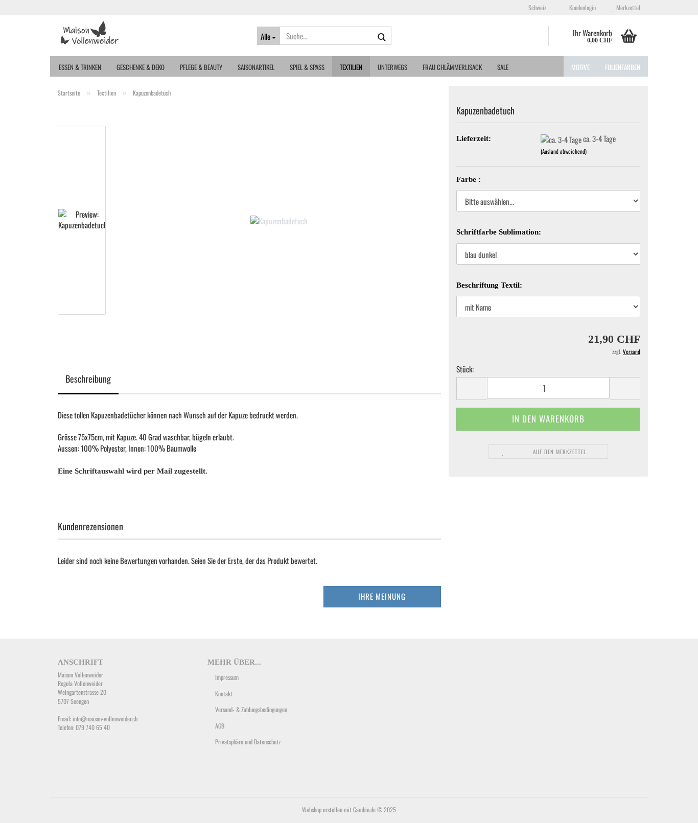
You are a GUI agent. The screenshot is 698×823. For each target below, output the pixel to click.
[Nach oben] (670, 807)
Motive (580, 67)
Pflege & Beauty (201, 67)
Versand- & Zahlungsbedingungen (251, 709)
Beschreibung (88, 378)
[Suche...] (381, 36)
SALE (502, 67)
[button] (534, 7)
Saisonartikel (256, 67)
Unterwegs (392, 67)
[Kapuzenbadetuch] (279, 219)
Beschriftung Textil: (489, 285)
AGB (219, 725)
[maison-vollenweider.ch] (150, 33)
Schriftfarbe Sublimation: (498, 232)
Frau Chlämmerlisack (452, 67)
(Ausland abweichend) (564, 151)
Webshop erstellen (322, 809)
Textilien (351, 67)
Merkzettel (626, 7)
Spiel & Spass (307, 67)
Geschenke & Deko (141, 67)
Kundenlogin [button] (581, 7)
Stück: (465, 369)
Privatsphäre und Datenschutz (248, 741)
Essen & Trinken (80, 67)
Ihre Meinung (382, 596)
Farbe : (468, 179)
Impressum (227, 677)
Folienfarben (622, 67)
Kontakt (223, 693)
